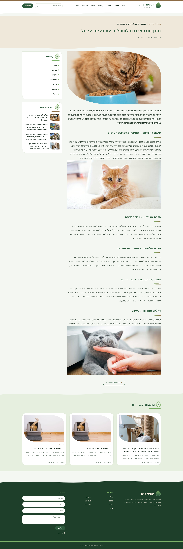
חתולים (117, 6)
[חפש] (37, 6)
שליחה (60, 528)
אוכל (77, 6)
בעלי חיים (101, 6)
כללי (123, 6)
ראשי (159, 24)
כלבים (109, 6)
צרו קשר (28, 6)
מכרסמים (85, 6)
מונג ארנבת (141, 230)
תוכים (93, 6)
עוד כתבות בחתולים (113, 383)
